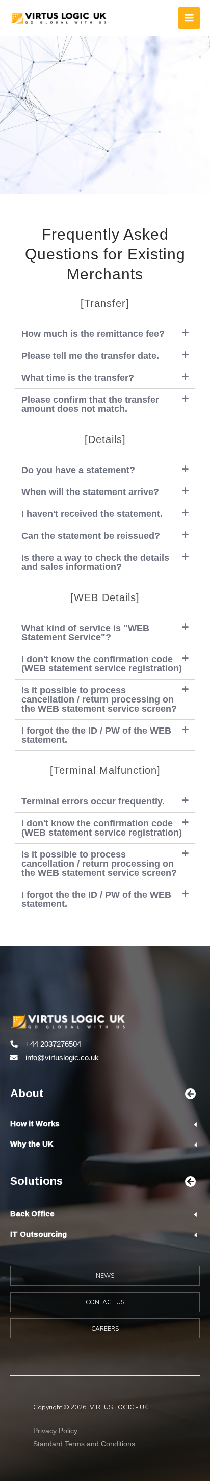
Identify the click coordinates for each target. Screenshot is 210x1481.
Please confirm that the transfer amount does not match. (90, 404)
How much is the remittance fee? (93, 334)
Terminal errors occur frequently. (93, 801)
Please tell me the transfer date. (90, 356)
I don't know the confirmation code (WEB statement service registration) (101, 663)
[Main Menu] (189, 18)
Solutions (36, 1180)
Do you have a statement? (78, 470)
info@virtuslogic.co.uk (62, 1058)
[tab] (105, 334)
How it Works (35, 1123)
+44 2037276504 (53, 1044)
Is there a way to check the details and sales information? (95, 562)
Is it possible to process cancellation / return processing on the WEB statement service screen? (99, 699)
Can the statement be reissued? (90, 536)
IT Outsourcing (38, 1234)
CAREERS (105, 1328)
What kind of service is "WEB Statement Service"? (85, 632)
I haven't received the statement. (92, 514)
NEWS (105, 1275)
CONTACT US (105, 1302)
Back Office (32, 1213)
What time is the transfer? (77, 378)
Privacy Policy (55, 1430)
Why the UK (32, 1144)
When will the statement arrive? (90, 492)
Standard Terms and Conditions (84, 1444)
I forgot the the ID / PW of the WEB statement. (96, 735)
